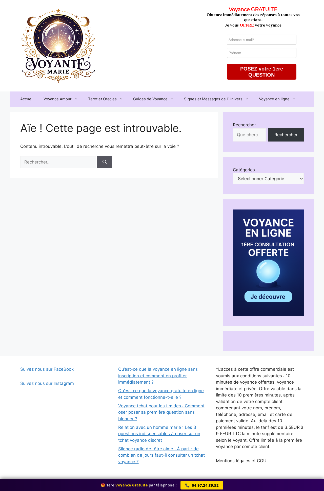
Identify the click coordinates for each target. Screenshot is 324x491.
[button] (261, 72)
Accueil (26, 99)
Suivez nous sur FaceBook (47, 369)
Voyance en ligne (274, 99)
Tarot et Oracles (102, 99)
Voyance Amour (58, 99)
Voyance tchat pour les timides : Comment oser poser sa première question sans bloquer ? (161, 412)
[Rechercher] (104, 162)
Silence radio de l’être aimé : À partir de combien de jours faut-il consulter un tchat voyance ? (161, 455)
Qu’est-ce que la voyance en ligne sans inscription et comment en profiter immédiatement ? (158, 376)
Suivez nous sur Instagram (47, 383)
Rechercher (244, 124)
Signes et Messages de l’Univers (213, 99)
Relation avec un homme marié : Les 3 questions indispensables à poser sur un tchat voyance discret (159, 434)
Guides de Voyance (150, 99)
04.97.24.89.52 (202, 485)
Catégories (244, 169)
